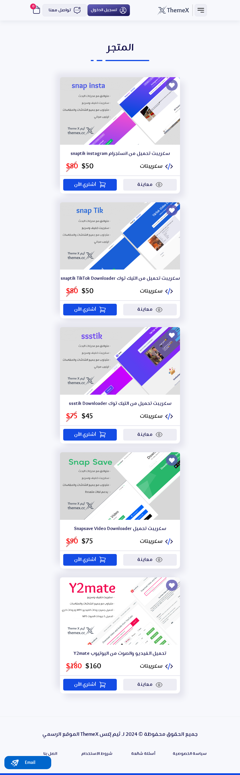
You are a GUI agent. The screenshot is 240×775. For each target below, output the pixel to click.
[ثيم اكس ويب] (173, 10)
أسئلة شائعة (143, 754)
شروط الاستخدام (96, 754)
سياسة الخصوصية (190, 754)
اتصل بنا (50, 754)
